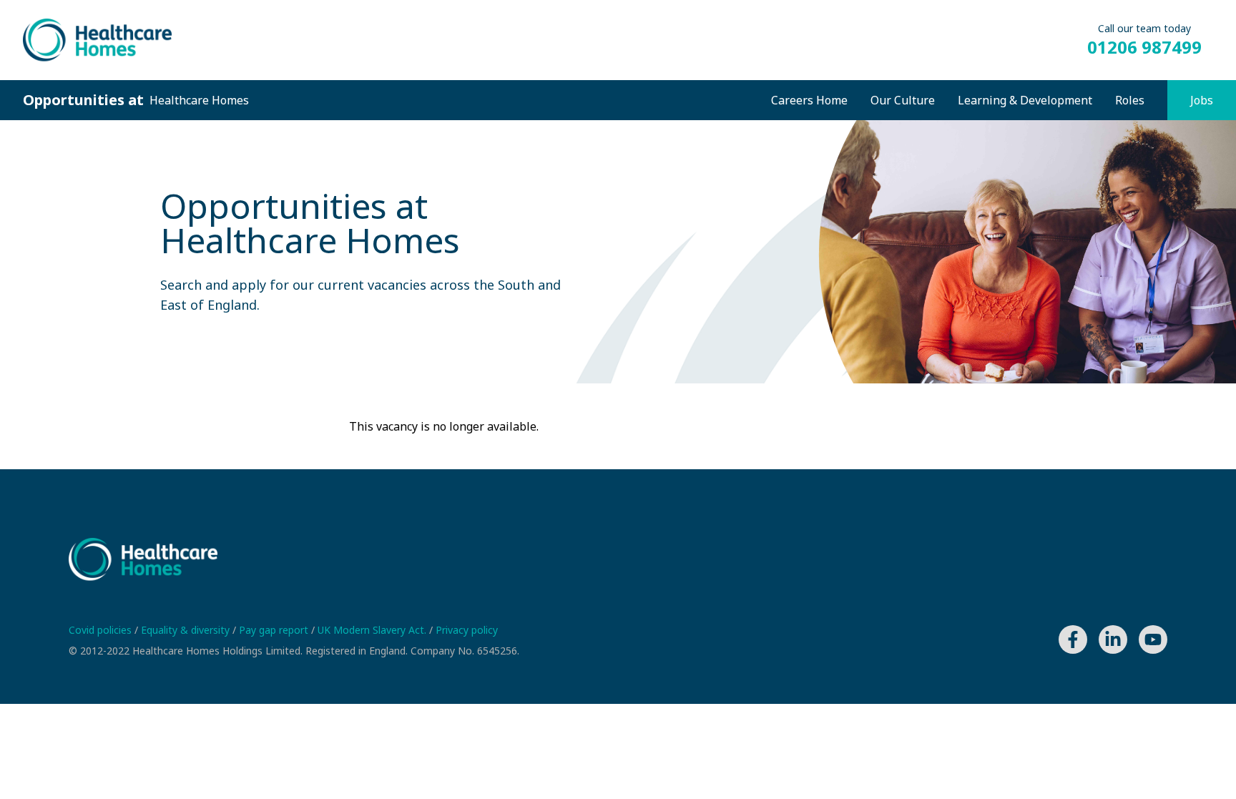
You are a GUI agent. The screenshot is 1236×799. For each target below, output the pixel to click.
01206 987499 (1144, 47)
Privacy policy (467, 630)
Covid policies (101, 630)
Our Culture (902, 100)
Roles (1129, 100)
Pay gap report (275, 630)
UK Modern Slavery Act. (373, 630)
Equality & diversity (186, 630)
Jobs (1201, 100)
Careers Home (809, 100)
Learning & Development (1025, 100)
